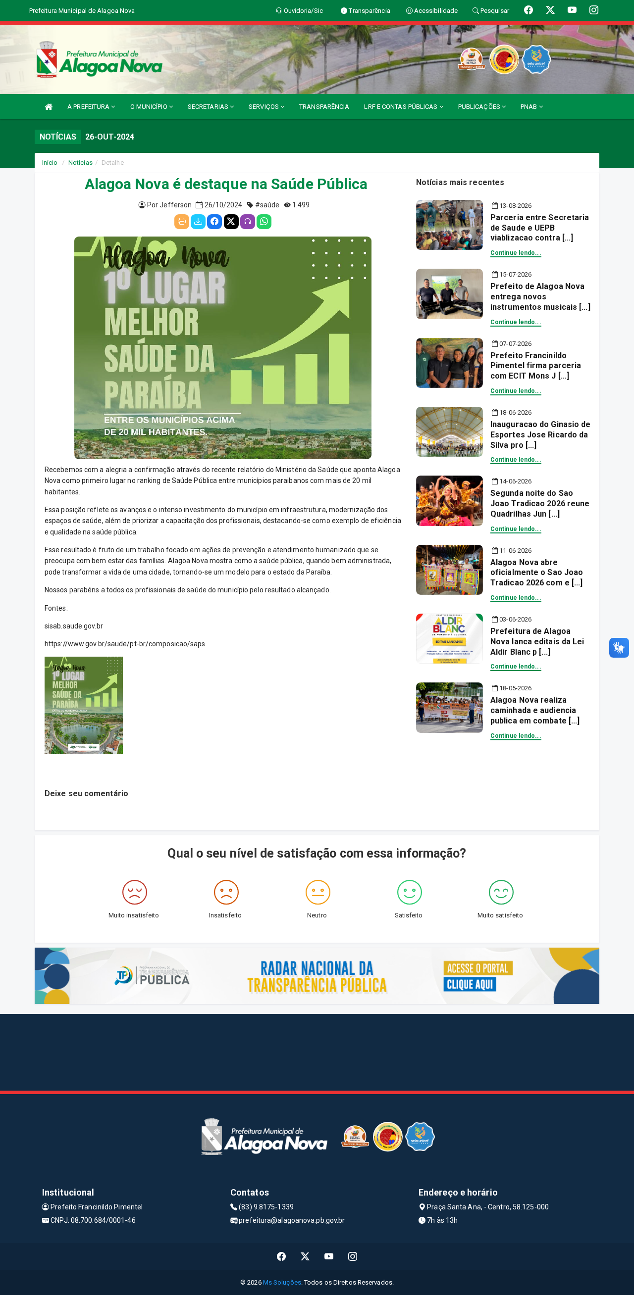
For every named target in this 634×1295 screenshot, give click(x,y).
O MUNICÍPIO (149, 106)
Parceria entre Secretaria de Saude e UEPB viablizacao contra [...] (539, 228)
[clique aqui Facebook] (281, 1256)
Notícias (80, 162)
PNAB (530, 106)
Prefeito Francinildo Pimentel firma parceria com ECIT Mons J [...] (535, 366)
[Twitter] (231, 221)
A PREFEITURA (89, 106)
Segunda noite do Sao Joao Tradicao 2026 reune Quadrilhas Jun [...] (539, 503)
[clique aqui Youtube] (329, 1256)
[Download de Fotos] (198, 221)
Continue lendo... (515, 252)
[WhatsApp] (264, 221)
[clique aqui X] (305, 1256)
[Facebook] (214, 221)
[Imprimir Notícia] (181, 221)
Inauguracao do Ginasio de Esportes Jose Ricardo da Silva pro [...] (540, 435)
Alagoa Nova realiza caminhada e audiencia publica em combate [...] (535, 710)
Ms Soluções (282, 1282)
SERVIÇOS (264, 106)
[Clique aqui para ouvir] (247, 221)
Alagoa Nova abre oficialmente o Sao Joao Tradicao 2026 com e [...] (536, 573)
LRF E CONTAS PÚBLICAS (401, 106)
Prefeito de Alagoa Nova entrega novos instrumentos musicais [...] (540, 297)
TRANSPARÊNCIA (324, 106)
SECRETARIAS (209, 106)
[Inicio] (48, 106)
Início (50, 162)
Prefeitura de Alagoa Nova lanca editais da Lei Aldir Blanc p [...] (537, 641)
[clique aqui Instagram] (353, 1256)
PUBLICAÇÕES (480, 106)
